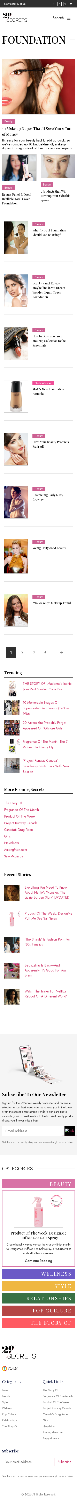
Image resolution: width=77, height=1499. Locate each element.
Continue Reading (38, 1260)
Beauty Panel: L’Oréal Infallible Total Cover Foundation (16, 199)
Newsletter (11, 843)
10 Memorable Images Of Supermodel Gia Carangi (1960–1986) (46, 708)
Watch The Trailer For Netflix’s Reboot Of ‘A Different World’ (46, 994)
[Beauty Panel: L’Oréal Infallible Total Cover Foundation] (19, 167)
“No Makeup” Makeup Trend (51, 603)
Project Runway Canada (20, 823)
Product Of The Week (19, 816)
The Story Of (13, 803)
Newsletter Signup (14, 4)
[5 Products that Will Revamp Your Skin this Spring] (58, 166)
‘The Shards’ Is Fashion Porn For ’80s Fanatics (47, 942)
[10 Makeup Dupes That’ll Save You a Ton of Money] (38, 86)
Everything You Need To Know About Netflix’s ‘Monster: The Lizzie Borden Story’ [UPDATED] (47, 892)
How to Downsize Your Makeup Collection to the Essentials (49, 340)
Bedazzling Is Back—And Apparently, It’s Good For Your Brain (46, 970)
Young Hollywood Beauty (49, 548)
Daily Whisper (43, 383)
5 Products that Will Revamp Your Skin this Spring (55, 195)
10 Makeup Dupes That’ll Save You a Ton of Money (36, 131)
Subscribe (64, 1462)
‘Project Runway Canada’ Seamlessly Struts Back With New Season (46, 766)
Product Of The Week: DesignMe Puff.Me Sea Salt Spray (48, 916)
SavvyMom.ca (13, 856)
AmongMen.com (15, 849)
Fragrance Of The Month (21, 809)
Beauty (8, 121)
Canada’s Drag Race (18, 829)
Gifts (7, 836)
